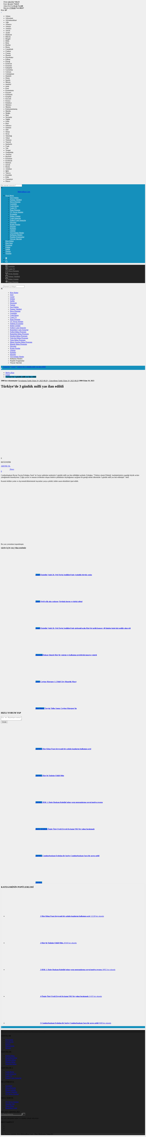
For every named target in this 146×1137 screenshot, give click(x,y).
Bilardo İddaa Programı (18, 344)
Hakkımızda (9, 1046)
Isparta (7, 80)
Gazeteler (13, 204)
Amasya (8, 24)
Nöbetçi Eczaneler (16, 324)
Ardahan (8, 169)
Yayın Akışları (13, 274)
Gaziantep (9, 70)
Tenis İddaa (9, 1106)
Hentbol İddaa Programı (18, 336)
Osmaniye (9, 179)
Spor (11, 295)
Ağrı (7, 22)
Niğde (7, 119)
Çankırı (8, 51)
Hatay (7, 78)
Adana (7, 16)
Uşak (7, 146)
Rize (7, 123)
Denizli (8, 55)
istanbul (8, 84)
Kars (7, 88)
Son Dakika (14, 198)
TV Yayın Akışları (16, 212)
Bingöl (7, 39)
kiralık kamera (38, 1031)
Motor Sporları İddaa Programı (21, 342)
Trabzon (8, 140)
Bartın (7, 167)
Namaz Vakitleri (16, 200)
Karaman (8, 159)
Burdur (8, 45)
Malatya (8, 105)
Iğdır (7, 171)
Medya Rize (9, 373)
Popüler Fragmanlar (17, 237)
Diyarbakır (9, 57)
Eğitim (7, 247)
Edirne (7, 59)
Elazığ (7, 62)
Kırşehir (8, 97)
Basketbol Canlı (11, 1108)
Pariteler (13, 229)
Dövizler (13, 222)
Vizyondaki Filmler (17, 233)
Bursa (7, 47)
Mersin (7, 82)
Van (6, 148)
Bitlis (7, 41)
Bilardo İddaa (10, 1062)
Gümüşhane (9, 74)
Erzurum (8, 66)
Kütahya (8, 103)
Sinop (7, 132)
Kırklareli (8, 95)
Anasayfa (6, 367)
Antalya (8, 28)
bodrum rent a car (8, 1031)
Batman (8, 163)
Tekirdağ (8, 136)
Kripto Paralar (15, 224)
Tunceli (8, 142)
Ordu (7, 121)
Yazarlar (8, 253)
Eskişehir (8, 68)
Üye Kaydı (9, 1042)
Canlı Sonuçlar (15, 218)
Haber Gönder (15, 216)
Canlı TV (13, 208)
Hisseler (13, 227)
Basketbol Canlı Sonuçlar (19, 330)
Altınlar (13, 231)
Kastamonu (9, 90)
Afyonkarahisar (11, 20)
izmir (7, 86)
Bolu (7, 43)
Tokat (7, 138)
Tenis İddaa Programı (17, 340)
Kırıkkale (8, 161)
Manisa (8, 107)
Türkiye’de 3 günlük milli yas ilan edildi (31, 367)
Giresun (8, 72)
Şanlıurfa (8, 144)
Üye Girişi (9, 1040)
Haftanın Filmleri (16, 235)
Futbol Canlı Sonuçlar (18, 220)
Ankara (8, 26)
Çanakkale (9, 49)
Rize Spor (9, 243)
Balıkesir (8, 35)
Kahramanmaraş (11, 109)
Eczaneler (13, 214)
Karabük (8, 175)
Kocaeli (8, 99)
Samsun (8, 128)
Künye (7, 1044)
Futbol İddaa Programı (18, 332)
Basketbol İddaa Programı (19, 334)
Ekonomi (8, 245)
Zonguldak (9, 152)
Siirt (6, 130)
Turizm (8, 251)
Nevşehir (8, 117)
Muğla (7, 113)
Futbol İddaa (10, 1056)
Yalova (7, 173)
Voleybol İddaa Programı (19, 338)
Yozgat (7, 150)
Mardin (8, 111)
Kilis (7, 177)
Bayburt (8, 156)
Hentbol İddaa (10, 1060)
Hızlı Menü (9, 196)
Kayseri (8, 92)
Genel (12, 297)
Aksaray (8, 154)
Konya (7, 101)
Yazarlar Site (10, 1104)
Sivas (7, 134)
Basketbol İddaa (11, 1058)
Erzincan (8, 64)
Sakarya (8, 125)
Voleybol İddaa (10, 1064)
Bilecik (8, 37)
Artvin (7, 31)
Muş (7, 115)
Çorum (7, 53)
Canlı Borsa (14, 206)
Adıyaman (9, 18)
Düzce (7, 181)
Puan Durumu (15, 210)
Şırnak (7, 165)
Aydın (7, 33)
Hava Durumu (15, 202)
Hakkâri (8, 76)
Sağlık (7, 249)
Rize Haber (9, 241)
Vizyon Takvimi (16, 239)
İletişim (8, 1048)
